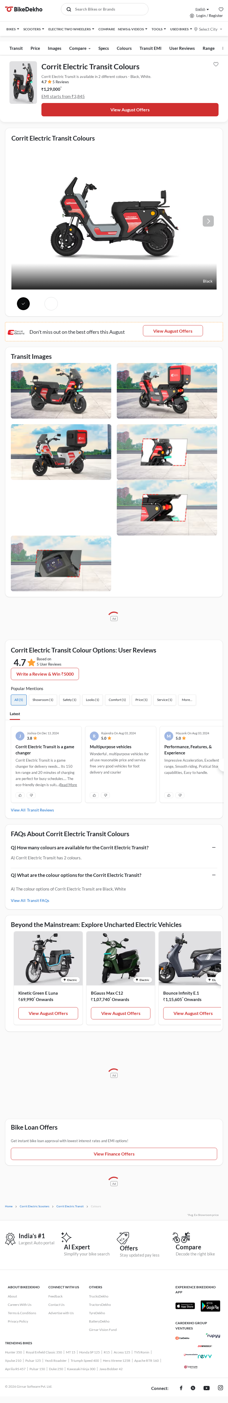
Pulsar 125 (33, 1360)
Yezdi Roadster (56, 1360)
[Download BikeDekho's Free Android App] (210, 1306)
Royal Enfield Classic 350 (44, 1352)
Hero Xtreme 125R (116, 1360)
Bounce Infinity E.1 (181, 992)
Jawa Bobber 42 (111, 1369)
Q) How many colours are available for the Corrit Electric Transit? (79, 847)
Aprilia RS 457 (15, 1369)
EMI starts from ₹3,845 (63, 96)
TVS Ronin (141, 1352)
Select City (208, 29)
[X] (193, 1388)
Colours (124, 48)
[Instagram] (220, 1388)
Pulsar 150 (37, 1369)
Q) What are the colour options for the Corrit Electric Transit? (76, 875)
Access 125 (122, 1352)
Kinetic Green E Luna (38, 992)
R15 (107, 1352)
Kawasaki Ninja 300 (81, 1369)
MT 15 (70, 1352)
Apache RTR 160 (146, 1360)
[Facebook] (181, 1388)
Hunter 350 (13, 1352)
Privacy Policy (18, 1321)
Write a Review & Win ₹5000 (45, 673)
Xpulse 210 (13, 1360)
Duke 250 (56, 1369)
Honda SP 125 (89, 1352)
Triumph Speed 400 (85, 1360)
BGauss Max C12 (107, 992)
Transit (16, 48)
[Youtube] (207, 1388)
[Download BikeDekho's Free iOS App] (185, 1306)
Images (54, 48)
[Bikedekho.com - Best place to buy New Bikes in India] (24, 9)
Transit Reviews (40, 810)
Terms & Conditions (22, 1313)
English (200, 9)
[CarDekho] (182, 1338)
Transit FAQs (38, 900)
